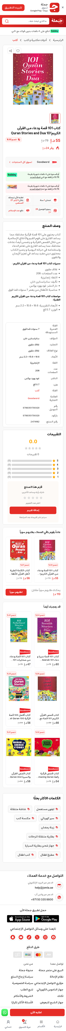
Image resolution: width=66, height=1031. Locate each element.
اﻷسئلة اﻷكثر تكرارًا (22, 1002)
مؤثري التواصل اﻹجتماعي (48, 983)
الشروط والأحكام (23, 996)
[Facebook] (53, 937)
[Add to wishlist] (18, 51)
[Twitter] (37, 937)
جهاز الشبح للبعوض (51, 1002)
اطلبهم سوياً (16, 592)
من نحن (28, 964)
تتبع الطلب (26, 990)
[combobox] (28, 21)
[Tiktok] (29, 937)
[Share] (10, 51)
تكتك (60, 996)
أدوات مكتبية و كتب (35, 40)
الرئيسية (58, 40)
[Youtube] (21, 937)
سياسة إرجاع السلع (22, 977)
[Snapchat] (13, 937)
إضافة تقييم (33, 510)
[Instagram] (45, 937)
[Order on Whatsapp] (4, 1012)
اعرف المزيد (35, 177)
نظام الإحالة (56, 977)
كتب (37, 391)
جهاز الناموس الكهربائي (50, 990)
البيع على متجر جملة (51, 970)
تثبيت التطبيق (13, 7)
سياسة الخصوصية (22, 983)
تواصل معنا (56, 964)
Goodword (33, 398)
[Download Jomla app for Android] (46, 918)
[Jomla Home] (57, 21)
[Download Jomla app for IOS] (19, 918)
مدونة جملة (26, 970)
